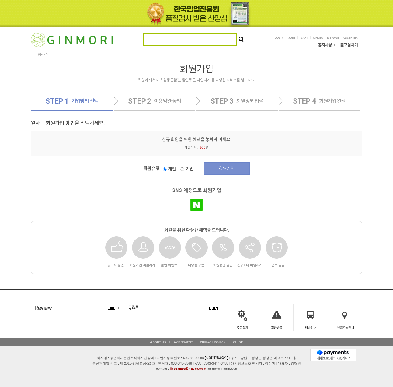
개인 (171, 168)
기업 (189, 168)
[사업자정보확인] (216, 358)
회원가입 (227, 168)
